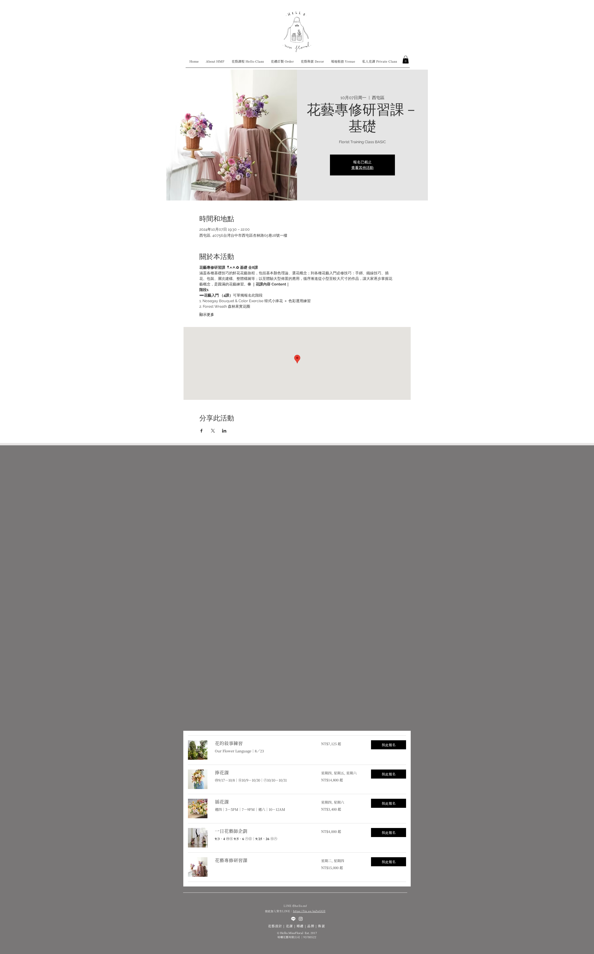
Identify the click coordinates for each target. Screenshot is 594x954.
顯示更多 (206, 314)
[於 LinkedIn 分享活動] (224, 431)
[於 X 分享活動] (213, 431)
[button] (405, 59)
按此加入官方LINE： (279, 911)
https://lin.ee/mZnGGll (309, 911)
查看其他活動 (362, 167)
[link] (262, 743)
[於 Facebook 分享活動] (201, 431)
